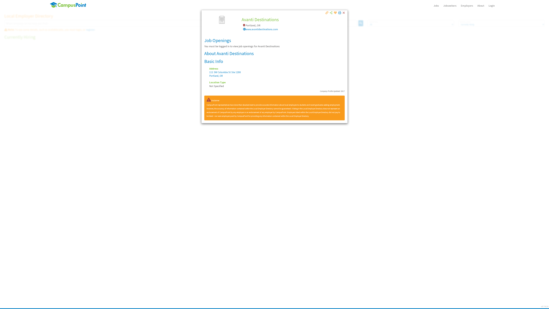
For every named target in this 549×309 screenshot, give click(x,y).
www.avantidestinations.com (261, 29)
